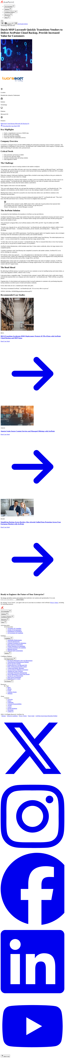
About (6, 17)
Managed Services (12, 649)
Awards (9, 705)
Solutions (7, 9)
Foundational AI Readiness (14, 631)
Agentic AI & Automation (14, 630)
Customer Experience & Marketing (16, 643)
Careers (9, 707)
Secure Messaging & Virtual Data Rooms (18, 674)
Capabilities (7, 638)
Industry (7, 653)
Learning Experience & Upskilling (16, 647)
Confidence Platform (10, 12)
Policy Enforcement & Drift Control (17, 666)
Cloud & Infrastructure (13, 641)
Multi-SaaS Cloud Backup (8, 123)
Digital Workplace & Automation (16, 646)
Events (9, 690)
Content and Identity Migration (15, 668)
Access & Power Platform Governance (17, 669)
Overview (10, 699)
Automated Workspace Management (17, 672)
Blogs (9, 687)
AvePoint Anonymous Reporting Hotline (46, 716)
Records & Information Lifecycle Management (19, 660)
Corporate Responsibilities (14, 704)
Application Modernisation (14, 640)
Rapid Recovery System (13, 678)
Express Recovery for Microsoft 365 (17, 665)
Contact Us (10, 711)
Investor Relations (12, 708)
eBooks (9, 689)
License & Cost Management (15, 675)
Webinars (9, 693)
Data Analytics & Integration (15, 644)
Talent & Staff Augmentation (15, 650)
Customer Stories (12, 692)
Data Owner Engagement (14, 677)
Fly (28, 123)
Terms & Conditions (12, 716)
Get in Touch (20, 599)
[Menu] (2, 23)
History (9, 701)
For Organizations (9, 659)
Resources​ (7, 15)
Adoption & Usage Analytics (15, 671)
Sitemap (3, 716)
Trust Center (31, 716)
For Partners (8, 681)
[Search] (2, 21)
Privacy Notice (54, 602)
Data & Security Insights (14, 663)
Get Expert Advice (23, 24)
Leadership (10, 702)
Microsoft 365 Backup (21, 123)
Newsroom (10, 710)
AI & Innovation (8, 6)
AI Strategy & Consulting (14, 628)
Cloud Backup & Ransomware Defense (18, 662)
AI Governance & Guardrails (15, 633)
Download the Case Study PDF (11, 126)
